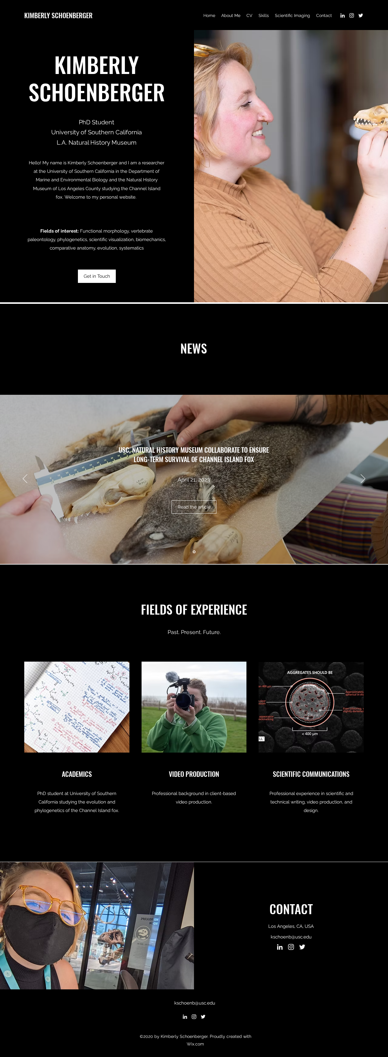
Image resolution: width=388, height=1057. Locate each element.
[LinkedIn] (343, 15)
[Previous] (25, 479)
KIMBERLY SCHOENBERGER (58, 15)
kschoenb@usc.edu (291, 937)
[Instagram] (352, 15)
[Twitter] (361, 15)
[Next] (363, 479)
